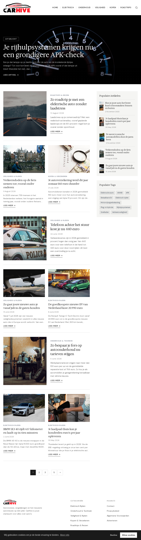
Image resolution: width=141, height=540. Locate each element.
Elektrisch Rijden (77, 506)
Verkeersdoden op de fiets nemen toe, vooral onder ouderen (19, 183)
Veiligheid (100, 7)
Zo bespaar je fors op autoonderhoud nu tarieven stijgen (66, 349)
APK (127, 193)
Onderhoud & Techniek (81, 511)
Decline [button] (113, 535)
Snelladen (105, 212)
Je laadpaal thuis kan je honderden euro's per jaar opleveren (64, 432)
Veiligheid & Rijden (78, 515)
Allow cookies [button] (128, 535)
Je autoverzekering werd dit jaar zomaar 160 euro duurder (68, 181)
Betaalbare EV (106, 198)
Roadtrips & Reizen (79, 525)
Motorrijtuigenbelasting (110, 202)
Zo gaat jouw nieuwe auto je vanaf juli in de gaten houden (21, 306)
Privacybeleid (113, 511)
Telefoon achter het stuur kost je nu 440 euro (69, 227)
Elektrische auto (107, 193)
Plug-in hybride (107, 207)
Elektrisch (68, 7)
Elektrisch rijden (122, 198)
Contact (110, 506)
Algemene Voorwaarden (118, 515)
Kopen (113, 7)
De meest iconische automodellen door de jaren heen (119, 137)
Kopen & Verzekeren (79, 520)
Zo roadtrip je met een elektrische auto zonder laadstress (68, 103)
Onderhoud (84, 7)
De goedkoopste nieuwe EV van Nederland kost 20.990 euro (68, 306)
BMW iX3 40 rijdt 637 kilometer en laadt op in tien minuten (23, 430)
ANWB (119, 193)
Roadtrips (125, 7)
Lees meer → (56, 131)
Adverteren (112, 520)
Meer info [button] (64, 535)
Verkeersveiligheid (119, 212)
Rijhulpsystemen (123, 207)
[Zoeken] (136, 7)
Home (55, 7)
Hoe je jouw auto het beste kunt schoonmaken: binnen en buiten (118, 106)
